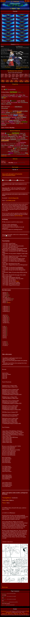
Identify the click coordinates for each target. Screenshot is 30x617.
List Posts (7, 81)
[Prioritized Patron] (8, 121)
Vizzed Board (7, 67)
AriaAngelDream (7, 497)
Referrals (15, 158)
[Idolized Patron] (10, 100)
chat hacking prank (13, 198)
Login (18, 8)
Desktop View (4, 613)
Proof (17, 281)
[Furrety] (15, 7)
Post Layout (15, 167)
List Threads (27, 81)
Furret (4, 502)
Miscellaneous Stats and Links (15, 71)
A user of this (6, 500)
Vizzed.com (16, 1)
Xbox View (25, 613)
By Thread (21, 81)
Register (14, 8)
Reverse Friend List (15, 130)
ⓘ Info (27, 1)
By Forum (16, 81)
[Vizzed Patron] (4, 89)
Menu (3, 1)
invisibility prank (11, 200)
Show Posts (3, 81)
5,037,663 (5, 59)
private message (18, 215)
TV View (21, 613)
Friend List (15, 84)
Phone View (10, 613)
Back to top (5, 587)
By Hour (11, 81)
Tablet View (16, 613)
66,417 (5, 61)
